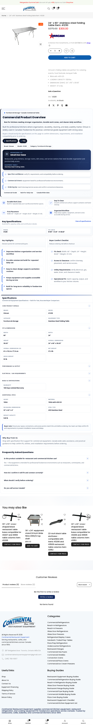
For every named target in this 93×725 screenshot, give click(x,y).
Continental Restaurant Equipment (15, 637)
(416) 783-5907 (11, 659)
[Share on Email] (66, 105)
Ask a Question (54, 91)
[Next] (89, 520)
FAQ (23, 141)
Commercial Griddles (56, 655)
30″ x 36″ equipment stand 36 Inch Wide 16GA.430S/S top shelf (57, 532)
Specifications (11, 141)
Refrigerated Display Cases (58, 637)
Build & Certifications (11, 380)
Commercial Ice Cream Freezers (61, 663)
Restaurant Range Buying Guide (60, 688)
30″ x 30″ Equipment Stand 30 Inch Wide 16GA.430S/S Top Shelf (11, 534)
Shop (4, 677)
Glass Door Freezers (55, 634)
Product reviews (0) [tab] (11, 584)
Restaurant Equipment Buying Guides (63, 676)
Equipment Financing (10, 687)
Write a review (46, 597)
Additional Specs (9, 395)
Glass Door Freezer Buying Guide (61, 685)
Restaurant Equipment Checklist (61, 700)
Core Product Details (10, 306)
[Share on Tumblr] (62, 105)
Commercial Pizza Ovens (57, 661)
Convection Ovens (55, 658)
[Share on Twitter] (54, 105)
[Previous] (4, 520)
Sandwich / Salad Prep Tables (59, 640)
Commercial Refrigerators (58, 622)
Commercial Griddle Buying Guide (61, 694)
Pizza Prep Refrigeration (57, 643)
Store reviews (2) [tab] (28, 584)
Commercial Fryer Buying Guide (60, 691)
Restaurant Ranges (55, 649)
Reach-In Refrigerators (57, 625)
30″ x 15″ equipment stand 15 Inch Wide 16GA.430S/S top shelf (34, 544)
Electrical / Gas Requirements (14, 373)
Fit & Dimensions (8, 328)
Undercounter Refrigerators (59, 646)
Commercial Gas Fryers (57, 652)
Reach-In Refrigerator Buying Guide (62, 682)
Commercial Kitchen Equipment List (62, 703)
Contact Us (6, 684)
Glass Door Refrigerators (57, 631)
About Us (5, 680)
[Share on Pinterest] (58, 105)
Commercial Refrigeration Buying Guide (64, 679)
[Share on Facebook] (49, 105)
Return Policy (7, 697)
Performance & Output (11, 366)
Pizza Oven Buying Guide (57, 697)
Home (4, 15)
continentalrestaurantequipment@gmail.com (23, 655)
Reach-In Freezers (55, 628)
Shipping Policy (7, 690)
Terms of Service (8, 694)
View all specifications (83, 221)
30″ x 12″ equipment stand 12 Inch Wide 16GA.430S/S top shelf (80, 544)
